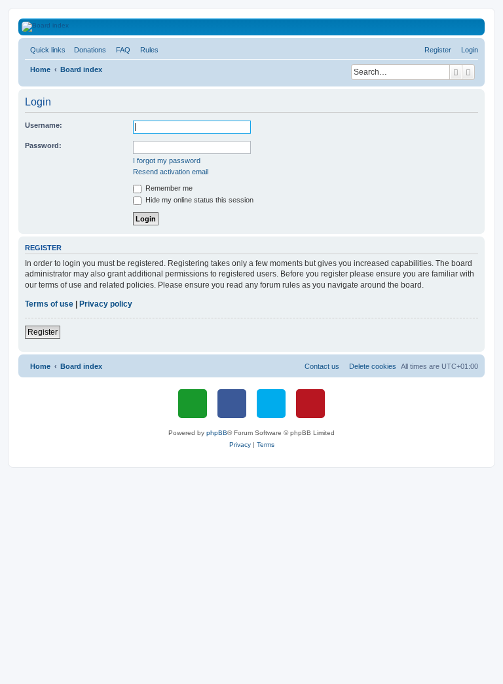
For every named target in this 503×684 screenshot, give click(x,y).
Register (43, 332)
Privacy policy (105, 304)
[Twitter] (271, 403)
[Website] (192, 403)
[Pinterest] (310, 403)
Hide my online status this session (198, 200)
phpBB (216, 432)
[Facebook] (231, 403)
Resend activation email (170, 172)
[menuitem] (87, 50)
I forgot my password (166, 160)
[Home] (259, 27)
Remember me (168, 188)
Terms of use (49, 304)
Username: (43, 125)
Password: (43, 145)
